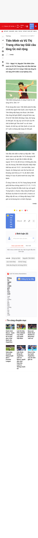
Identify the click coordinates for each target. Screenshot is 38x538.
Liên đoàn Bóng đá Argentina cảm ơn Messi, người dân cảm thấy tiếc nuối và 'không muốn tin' (21, 360)
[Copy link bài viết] (29, 221)
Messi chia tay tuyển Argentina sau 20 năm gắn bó (32, 355)
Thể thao (8, 36)
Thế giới (25, 31)
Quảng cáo (22, 26)
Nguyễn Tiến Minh (28, 258)
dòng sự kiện (16, 258)
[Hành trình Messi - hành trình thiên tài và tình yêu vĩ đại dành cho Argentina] (10, 326)
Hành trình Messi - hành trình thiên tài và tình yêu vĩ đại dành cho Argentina (10, 336)
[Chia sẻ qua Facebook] (24, 221)
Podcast (6, 26)
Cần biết (18, 26)
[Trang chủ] (2, 31)
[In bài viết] (2, 65)
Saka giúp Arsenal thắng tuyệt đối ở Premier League (9, 356)
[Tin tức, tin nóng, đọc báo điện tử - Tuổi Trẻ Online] (1, 26)
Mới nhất (6, 31)
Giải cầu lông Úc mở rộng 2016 (17, 265)
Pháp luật (30, 31)
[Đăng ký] (26, 279)
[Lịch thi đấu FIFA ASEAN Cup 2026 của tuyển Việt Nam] (21, 326)
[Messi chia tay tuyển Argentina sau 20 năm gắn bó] (32, 348)
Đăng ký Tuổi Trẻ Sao (31, 26)
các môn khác (11, 262)
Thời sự (20, 31)
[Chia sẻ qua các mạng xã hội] (33, 221)
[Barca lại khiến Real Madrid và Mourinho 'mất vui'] (32, 326)
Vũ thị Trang (22, 262)
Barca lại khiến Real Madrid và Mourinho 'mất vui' (31, 334)
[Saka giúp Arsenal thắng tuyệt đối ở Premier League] (10, 348)
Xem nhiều (11, 31)
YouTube (12, 26)
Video (16, 31)
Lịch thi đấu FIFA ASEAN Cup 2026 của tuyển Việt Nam (21, 334)
